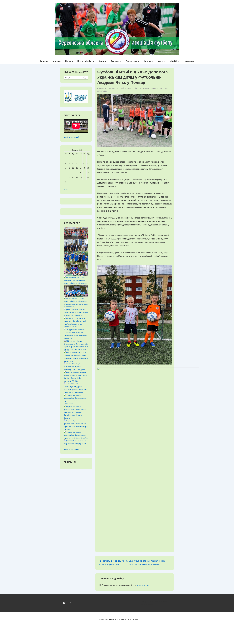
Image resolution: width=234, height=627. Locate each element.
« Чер (66, 189)
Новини (69, 61)
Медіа (160, 61)
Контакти (148, 61)
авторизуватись (144, 585)
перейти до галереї (71, 137)
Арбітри (102, 61)
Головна (44, 61)
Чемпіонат (189, 61)
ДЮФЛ (173, 61)
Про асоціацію (84, 61)
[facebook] (64, 603)
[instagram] (70, 603)
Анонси (57, 61)
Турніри (115, 61)
